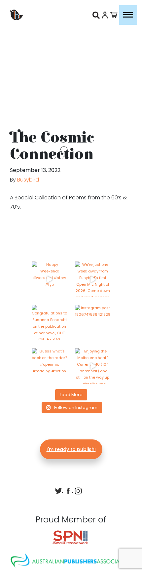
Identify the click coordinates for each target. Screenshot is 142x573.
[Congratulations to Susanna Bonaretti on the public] (49, 322)
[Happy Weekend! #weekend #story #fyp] (49, 279)
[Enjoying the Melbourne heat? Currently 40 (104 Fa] (92, 366)
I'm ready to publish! (71, 449)
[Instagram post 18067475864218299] (92, 322)
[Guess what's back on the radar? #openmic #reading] (49, 366)
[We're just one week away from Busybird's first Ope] (92, 279)
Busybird (28, 180)
